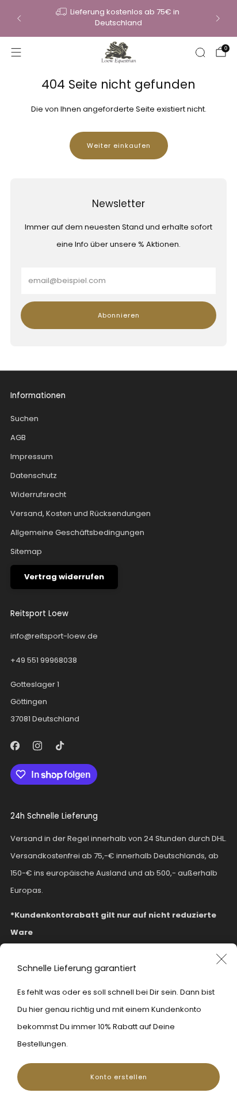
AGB (18, 437)
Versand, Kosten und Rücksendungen (80, 513)
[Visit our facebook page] (14, 746)
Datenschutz (33, 475)
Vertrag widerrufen (64, 576)
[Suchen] (200, 52)
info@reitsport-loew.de (54, 636)
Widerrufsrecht (38, 494)
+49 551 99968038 (43, 660)
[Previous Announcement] (19, 18)
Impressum (31, 456)
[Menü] (16, 52)
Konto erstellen (118, 1077)
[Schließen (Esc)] (221, 959)
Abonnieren (119, 315)
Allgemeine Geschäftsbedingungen (77, 532)
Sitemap (26, 551)
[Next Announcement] (218, 18)
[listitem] (118, 18)
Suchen (24, 418)
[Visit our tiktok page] (59, 746)
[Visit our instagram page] (37, 746)
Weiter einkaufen (119, 145)
